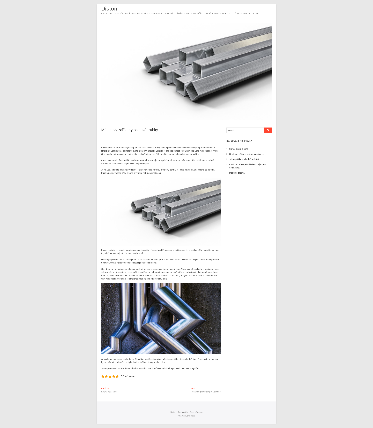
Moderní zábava (236, 173)
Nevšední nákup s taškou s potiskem (246, 154)
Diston (109, 9)
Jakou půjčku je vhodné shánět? (244, 159)
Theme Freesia (196, 412)
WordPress (190, 416)
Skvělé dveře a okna (238, 149)
